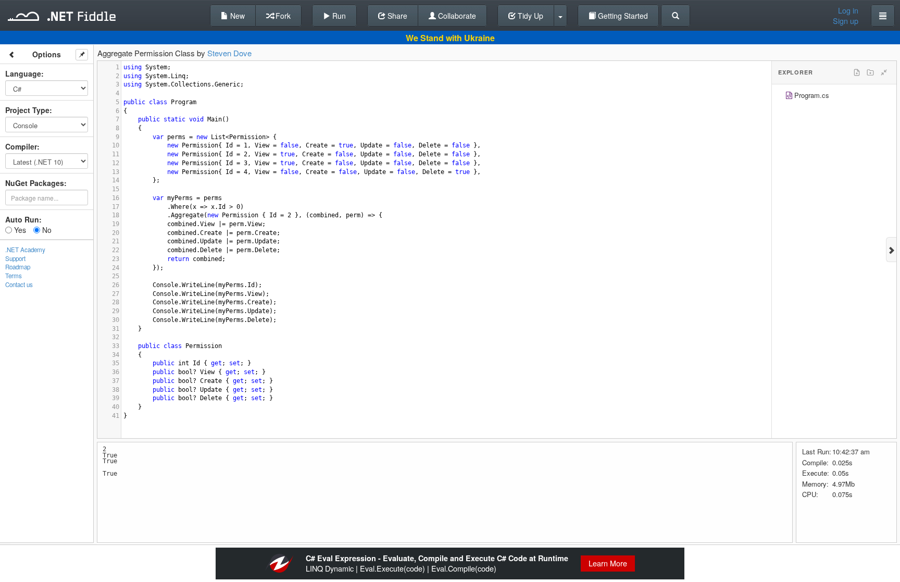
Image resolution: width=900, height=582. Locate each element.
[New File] (857, 72)
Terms (13, 275)
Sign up (845, 21)
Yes (19, 230)
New (236, 15)
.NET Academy (25, 249)
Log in (848, 10)
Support (15, 258)
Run (338, 15)
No (46, 230)
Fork (282, 15)
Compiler (21, 146)
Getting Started (622, 15)
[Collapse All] (884, 72)
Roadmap (17, 267)
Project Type (27, 110)
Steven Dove (229, 52)
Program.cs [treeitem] (811, 95)
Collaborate (456, 15)
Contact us (19, 284)
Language (23, 73)
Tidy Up (529, 15)
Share (396, 15)
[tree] (834, 97)
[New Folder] (870, 72)
